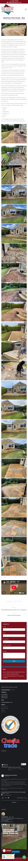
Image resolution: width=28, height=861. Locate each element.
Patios (11, 601)
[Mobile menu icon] (26, 9)
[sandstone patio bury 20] (14, 487)
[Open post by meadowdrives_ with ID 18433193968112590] (14, 836)
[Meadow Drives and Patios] (4, 765)
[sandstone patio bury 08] (14, 292)
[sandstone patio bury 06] (14, 253)
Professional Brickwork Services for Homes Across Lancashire (13, 676)
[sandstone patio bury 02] (14, 155)
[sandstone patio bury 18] (14, 507)
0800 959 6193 (4, 696)
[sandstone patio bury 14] (14, 351)
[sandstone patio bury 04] (14, 194)
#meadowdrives (4, 792)
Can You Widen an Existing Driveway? (11, 674)
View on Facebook (20, 797)
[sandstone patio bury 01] (14, 233)
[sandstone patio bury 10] (14, 311)
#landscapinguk (22, 792)
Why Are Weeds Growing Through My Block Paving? (14, 672)
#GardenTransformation (13, 792)
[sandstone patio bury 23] (14, 429)
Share (26, 797)
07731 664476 (4, 694)
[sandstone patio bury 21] (14, 468)
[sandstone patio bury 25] (14, 566)
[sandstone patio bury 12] (14, 390)
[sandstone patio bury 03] (14, 174)
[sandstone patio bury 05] (14, 214)
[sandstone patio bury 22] (14, 448)
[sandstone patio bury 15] (14, 370)
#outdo (2, 793)
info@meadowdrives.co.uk (14, 2)
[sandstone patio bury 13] (14, 409)
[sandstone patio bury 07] (14, 272)
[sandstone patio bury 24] (14, 546)
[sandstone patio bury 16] (14, 527)
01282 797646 (14, 1)
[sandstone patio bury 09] (14, 331)
